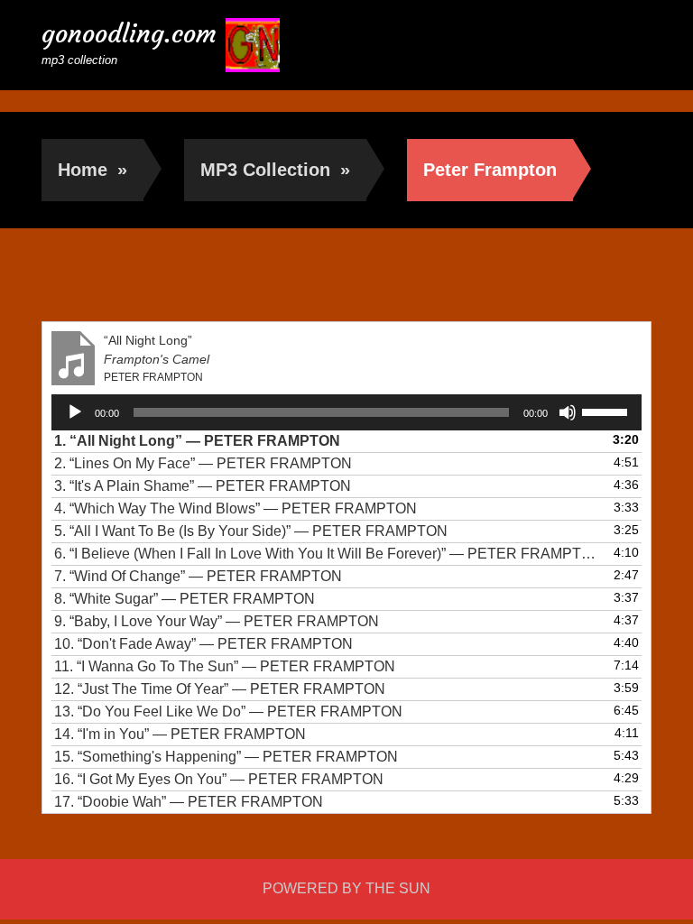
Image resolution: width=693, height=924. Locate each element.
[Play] (75, 412)
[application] (346, 412)
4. (235, 508)
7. (198, 576)
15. (226, 756)
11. (224, 666)
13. (228, 711)
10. (203, 643)
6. (328, 553)
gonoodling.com (129, 34)
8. (184, 598)
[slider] (607, 410)
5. (251, 531)
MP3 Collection (275, 170)
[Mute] (568, 412)
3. (202, 486)
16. (218, 779)
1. (197, 440)
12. (219, 689)
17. (188, 801)
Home (92, 170)
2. (203, 463)
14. (180, 734)
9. (216, 621)
